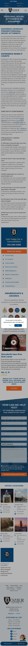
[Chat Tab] (14, 323)
